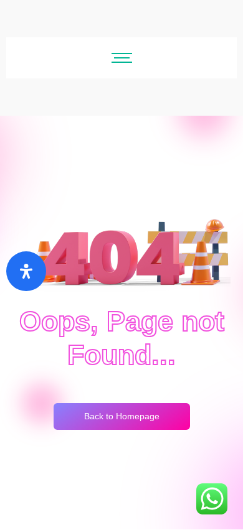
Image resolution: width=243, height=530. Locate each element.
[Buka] (26, 271)
